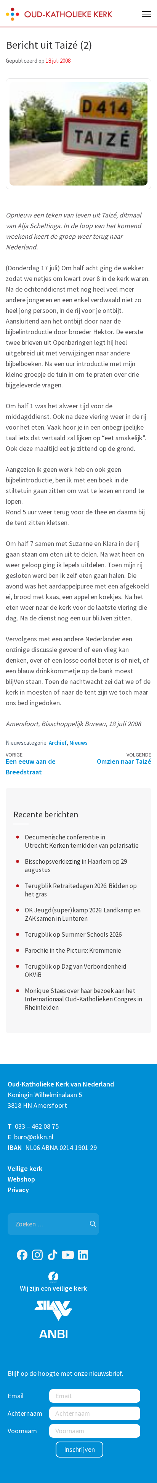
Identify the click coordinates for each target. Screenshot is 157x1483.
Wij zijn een (53, 1288)
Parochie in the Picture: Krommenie (73, 950)
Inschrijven (79, 1449)
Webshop (21, 1179)
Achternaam (25, 1413)
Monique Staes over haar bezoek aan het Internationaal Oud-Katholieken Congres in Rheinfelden (83, 999)
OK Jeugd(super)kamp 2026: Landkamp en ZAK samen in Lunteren (83, 914)
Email (16, 1395)
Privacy (18, 1189)
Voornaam (22, 1430)
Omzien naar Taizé (124, 761)
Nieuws (78, 742)
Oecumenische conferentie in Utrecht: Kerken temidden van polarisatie (82, 841)
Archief (58, 742)
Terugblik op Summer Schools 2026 (73, 934)
